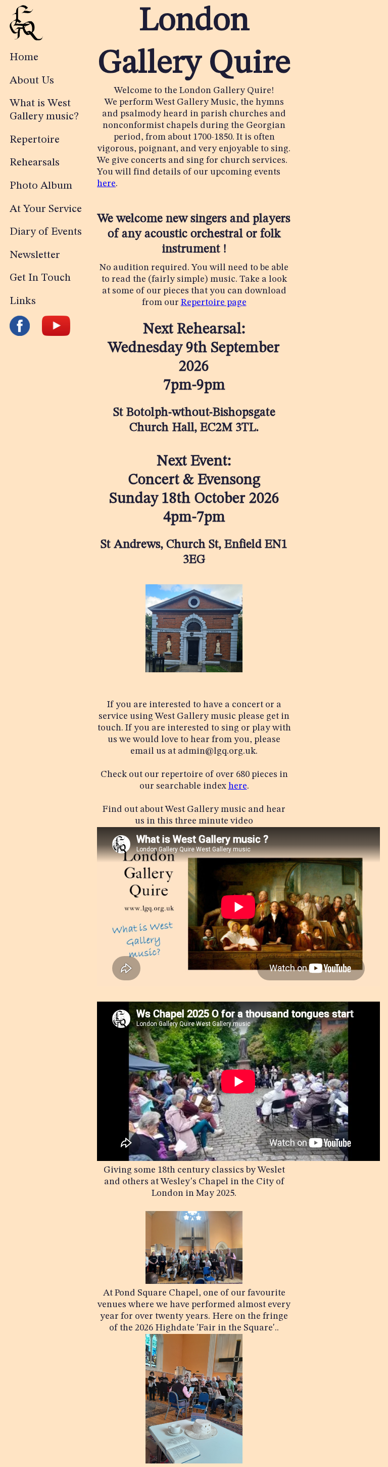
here (106, 183)
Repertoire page (214, 302)
